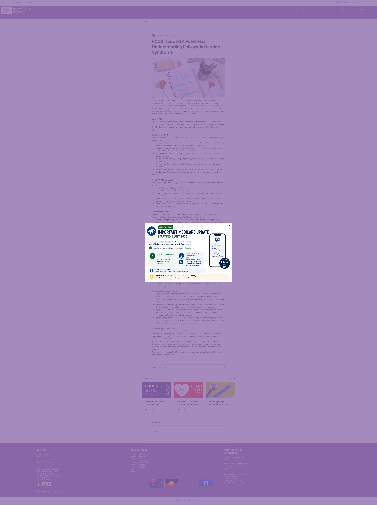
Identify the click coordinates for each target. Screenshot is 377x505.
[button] (230, 225)
